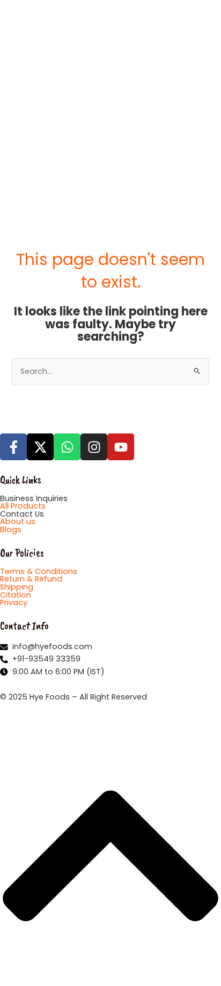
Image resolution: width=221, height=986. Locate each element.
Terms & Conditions (38, 571)
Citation (15, 595)
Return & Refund (31, 578)
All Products (23, 506)
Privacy (13, 602)
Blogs (10, 529)
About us (17, 521)
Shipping (16, 587)
